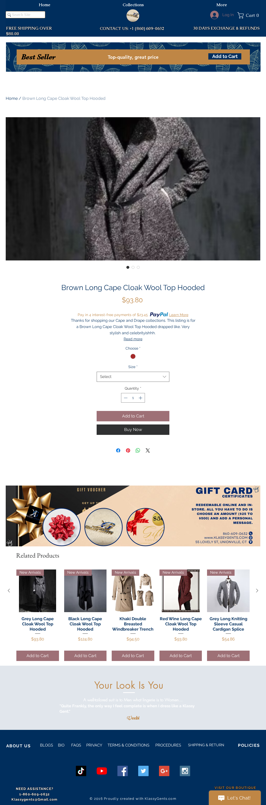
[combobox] (133, 377)
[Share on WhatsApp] (138, 450)
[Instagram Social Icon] (185, 771)
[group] (133, 615)
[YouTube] (102, 771)
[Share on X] (148, 450)
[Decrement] (125, 397)
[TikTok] (81, 771)
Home (12, 98)
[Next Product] (257, 590)
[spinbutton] (133, 397)
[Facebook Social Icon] (122, 771)
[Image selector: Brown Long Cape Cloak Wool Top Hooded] (127, 267)
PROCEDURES (167, 745)
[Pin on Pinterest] (128, 450)
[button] (248, 15)
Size (133, 367)
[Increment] (141, 397)
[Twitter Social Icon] (143, 771)
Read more (133, 339)
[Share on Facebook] (118, 450)
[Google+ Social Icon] (164, 771)
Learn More (178, 315)
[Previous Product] (9, 590)
